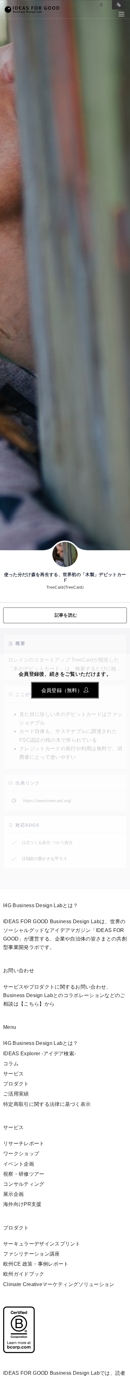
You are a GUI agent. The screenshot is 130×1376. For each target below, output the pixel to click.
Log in (101, 4)
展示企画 (13, 1194)
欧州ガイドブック (23, 1274)
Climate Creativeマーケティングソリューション (59, 1284)
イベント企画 (18, 1164)
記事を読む (66, 615)
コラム (11, 1063)
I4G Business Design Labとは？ (40, 1043)
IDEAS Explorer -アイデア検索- (39, 1053)
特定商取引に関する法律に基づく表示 (47, 1104)
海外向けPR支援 (22, 1204)
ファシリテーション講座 (31, 1254)
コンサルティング (23, 1184)
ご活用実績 (16, 1093)
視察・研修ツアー (23, 1174)
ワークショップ (21, 1153)
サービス (13, 1073)
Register (118, 4)
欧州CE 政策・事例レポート (35, 1264)
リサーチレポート (23, 1143)
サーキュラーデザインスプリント (41, 1243)
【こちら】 (31, 1004)
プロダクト (16, 1083)
